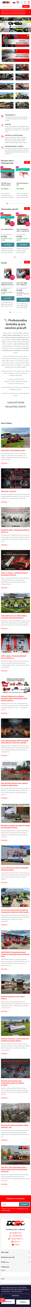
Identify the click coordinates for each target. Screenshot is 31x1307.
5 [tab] (13, 203)
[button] (1, 24)
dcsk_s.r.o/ (17, 1242)
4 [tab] (11, 203)
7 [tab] (16, 203)
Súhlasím (23, 1302)
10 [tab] (20, 203)
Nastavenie (15, 1296)
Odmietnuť (8, 1302)
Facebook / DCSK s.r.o (17, 1239)
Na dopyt (4, 188)
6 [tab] (14, 203)
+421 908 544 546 (17, 1236)
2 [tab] (8, 203)
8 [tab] (17, 203)
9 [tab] (19, 203)
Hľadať (26, 6)
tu (21, 1291)
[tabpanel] (8, 183)
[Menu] (28, 2)
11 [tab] (22, 203)
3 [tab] (10, 203)
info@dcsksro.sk (16, 1233)
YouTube (17, 1244)
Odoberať (24, 1204)
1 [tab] (14, 257)
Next (28, 162)
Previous (25, 162)
